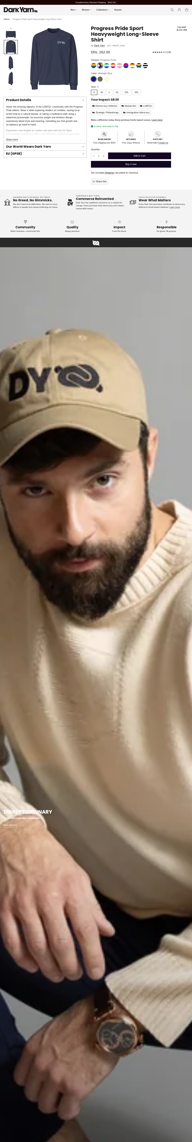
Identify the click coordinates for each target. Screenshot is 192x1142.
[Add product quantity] (103, 156)
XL (117, 92)
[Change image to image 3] (11, 63)
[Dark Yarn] (21, 9)
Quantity (95, 149)
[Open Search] (172, 9)
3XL (137, 92)
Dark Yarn (99, 45)
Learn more (175, 207)
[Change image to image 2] (11, 47)
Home (6, 19)
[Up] (11, 28)
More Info (112, 2)
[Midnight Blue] (93, 79)
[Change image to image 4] (11, 78)
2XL (127, 92)
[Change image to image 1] (11, 31)
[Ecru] (106, 79)
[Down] (11, 89)
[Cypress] (100, 79)
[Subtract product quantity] (93, 156)
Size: (95, 87)
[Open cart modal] (186, 9)
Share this (101, 181)
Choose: (103, 60)
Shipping (109, 172)
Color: (101, 73)
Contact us (163, 143)
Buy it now (131, 164)
